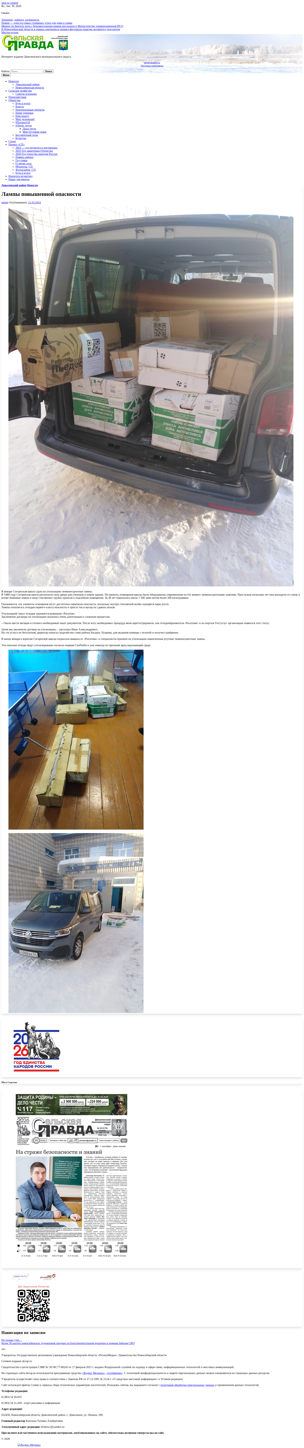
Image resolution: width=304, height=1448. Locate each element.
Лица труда (29, 128)
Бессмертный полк (26, 135)
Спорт (12, 141)
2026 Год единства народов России (36, 153)
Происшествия (17, 97)
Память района (24, 157)
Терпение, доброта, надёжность (20, 19)
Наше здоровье (24, 112)
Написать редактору (20, 176)
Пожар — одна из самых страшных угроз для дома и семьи (36, 22)
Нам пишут (22, 116)
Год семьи (21, 160)
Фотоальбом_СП (25, 169)
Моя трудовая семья (34, 131)
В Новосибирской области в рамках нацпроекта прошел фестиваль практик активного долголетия (60, 29)
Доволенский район (27, 84)
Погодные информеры (152, 66)
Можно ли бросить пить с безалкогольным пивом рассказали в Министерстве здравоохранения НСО (62, 26)
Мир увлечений (24, 119)
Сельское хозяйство (20, 90)
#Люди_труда (23, 125)
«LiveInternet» (114, 1373)
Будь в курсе (22, 103)
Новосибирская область (29, 87)
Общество (14, 100)
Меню (6, 75)
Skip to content (9, 2)
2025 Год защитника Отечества (34, 150)
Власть (19, 106)
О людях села (23, 163)
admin (4, 202)
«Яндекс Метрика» (93, 1373)
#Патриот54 (22, 122)
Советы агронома (26, 93)
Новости (13, 81)
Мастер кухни (9, 32)
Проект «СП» (16, 144)
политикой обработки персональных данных (187, 1385)
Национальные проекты (30, 109)
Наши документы (19, 179)
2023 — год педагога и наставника (36, 147)
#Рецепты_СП (24, 166)
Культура (20, 138)
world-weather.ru (152, 62)
